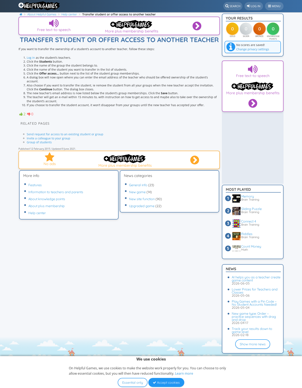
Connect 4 (248, 221)
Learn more (184, 373)
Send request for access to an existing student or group (65, 134)
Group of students (39, 142)
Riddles (246, 234)
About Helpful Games (41, 14)
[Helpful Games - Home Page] (39, 5)
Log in (31, 58)
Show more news (253, 344)
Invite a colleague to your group (48, 138)
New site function (142, 199)
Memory (247, 196)
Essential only (132, 382)
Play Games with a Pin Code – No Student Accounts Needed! (254, 302)
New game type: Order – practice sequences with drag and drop (254, 316)
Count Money (251, 246)
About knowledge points (46, 199)
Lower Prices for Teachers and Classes (255, 290)
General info (138, 185)
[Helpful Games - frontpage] (22, 14)
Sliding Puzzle (251, 209)
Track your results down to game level (252, 330)
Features (35, 185)
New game (137, 192)
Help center (69, 14)
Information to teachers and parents (55, 192)
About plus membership (46, 206)
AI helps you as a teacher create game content (256, 278)
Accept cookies (168, 382)
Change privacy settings (252, 49)
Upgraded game (141, 206)
